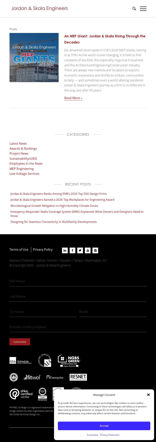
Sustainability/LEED (23, 158)
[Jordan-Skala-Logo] (41, 8)
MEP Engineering (22, 169)
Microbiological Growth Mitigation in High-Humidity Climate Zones (54, 206)
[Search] (132, 8)
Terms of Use (19, 249)
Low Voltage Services (24, 174)
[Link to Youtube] (88, 250)
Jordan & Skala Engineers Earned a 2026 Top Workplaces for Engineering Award (62, 199)
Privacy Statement (109, 434)
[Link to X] (80, 250)
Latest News (18, 143)
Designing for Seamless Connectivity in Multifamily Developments (53, 222)
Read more (72, 98)
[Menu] (141, 8)
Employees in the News (26, 163)
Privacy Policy (43, 249)
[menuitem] (132, 8)
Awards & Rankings (23, 148)
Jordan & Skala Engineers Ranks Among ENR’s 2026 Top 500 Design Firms (58, 194)
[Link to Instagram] (95, 250)
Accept (104, 425)
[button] (148, 395)
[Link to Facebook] (72, 250)
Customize (92, 434)
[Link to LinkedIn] (65, 250)
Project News (19, 153)
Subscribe (20, 341)
